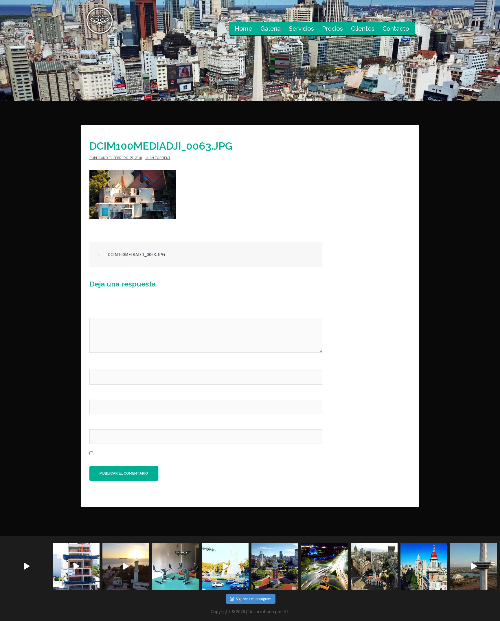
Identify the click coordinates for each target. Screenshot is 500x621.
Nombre (99, 365)
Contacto (396, 28)
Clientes (362, 28)
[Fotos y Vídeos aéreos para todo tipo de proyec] (26, 566)
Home (243, 28)
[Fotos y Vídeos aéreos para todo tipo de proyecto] (125, 566)
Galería (270, 28)
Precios (332, 28)
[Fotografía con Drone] (99, 20)
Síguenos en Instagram (253, 598)
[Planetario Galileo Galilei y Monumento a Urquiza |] (324, 566)
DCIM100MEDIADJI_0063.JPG (136, 254)
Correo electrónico (110, 394)
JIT (286, 611)
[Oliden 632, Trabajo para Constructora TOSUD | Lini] (76, 566)
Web (93, 424)
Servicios (301, 28)
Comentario (103, 312)
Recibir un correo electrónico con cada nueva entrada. (149, 453)
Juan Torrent (158, 157)
